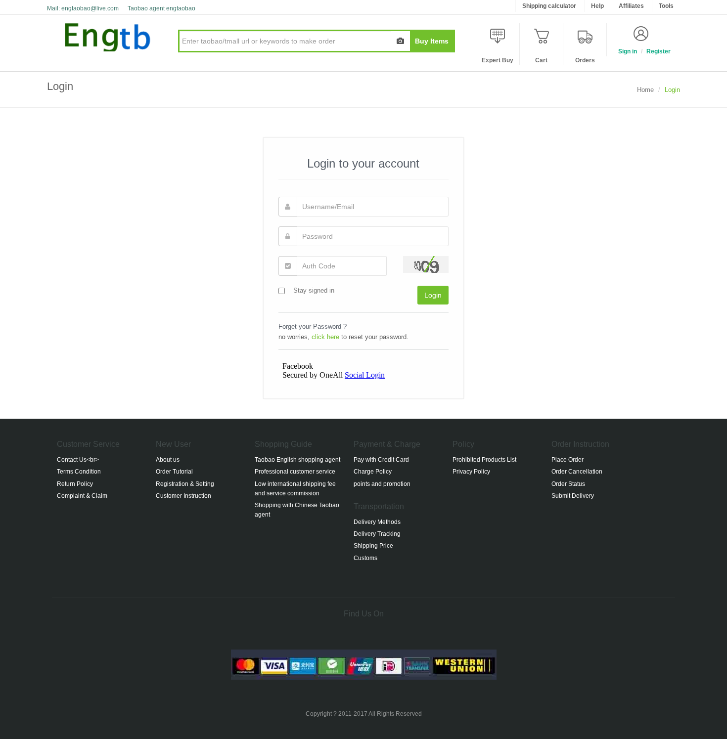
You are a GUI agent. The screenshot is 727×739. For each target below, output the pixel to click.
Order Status (568, 483)
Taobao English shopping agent (297, 459)
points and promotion (382, 483)
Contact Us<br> (78, 459)
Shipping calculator (549, 5)
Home (645, 89)
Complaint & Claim (82, 495)
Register (658, 51)
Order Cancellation (576, 471)
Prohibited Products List (484, 459)
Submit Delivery (572, 495)
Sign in (627, 51)
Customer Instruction (183, 495)
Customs (365, 558)
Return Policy (75, 483)
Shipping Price (373, 545)
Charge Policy (373, 471)
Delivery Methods (377, 522)
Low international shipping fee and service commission (295, 488)
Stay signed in (313, 290)
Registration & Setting (185, 483)
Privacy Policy (471, 471)
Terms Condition (79, 471)
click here (325, 337)
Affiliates (631, 5)
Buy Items (432, 41)
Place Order (567, 459)
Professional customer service (295, 471)
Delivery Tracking (377, 533)
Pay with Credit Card (381, 459)
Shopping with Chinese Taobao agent (297, 510)
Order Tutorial (174, 471)
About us (168, 459)
